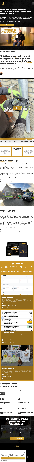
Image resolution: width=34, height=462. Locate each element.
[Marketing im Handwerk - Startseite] (3, 3)
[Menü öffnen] (33, 3)
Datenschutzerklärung (4, 460)
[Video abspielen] (17, 36)
